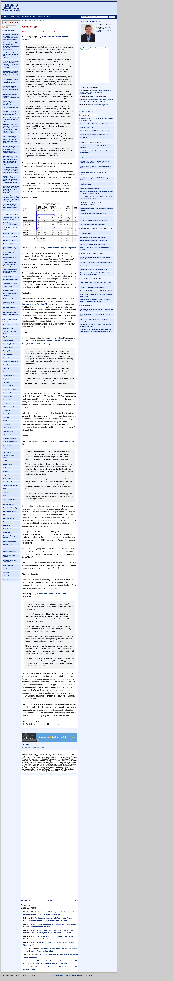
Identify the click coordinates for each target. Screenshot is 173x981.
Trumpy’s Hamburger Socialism (89, 188)
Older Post (74, 901)
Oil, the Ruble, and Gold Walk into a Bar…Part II (94, 134)
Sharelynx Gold (8, 544)
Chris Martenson (8, 365)
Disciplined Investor (9, 393)
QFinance (6, 515)
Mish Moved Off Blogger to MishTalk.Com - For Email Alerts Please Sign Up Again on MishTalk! (10, 37)
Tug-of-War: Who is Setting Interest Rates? (93, 220)
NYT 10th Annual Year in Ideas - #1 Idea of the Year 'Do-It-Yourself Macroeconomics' (95, 92)
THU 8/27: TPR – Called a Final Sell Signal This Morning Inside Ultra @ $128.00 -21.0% (94, 161)
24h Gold (6, 575)
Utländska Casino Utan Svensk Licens (92, 287)
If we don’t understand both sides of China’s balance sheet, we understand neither (96, 273)
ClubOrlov (6, 368)
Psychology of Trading (10, 283)
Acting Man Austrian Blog (11, 324)
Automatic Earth (8, 328)
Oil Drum (6, 492)
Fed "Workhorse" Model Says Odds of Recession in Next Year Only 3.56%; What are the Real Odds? (10, 170)
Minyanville (6, 475)
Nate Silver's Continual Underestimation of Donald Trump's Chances (11, 96)
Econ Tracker (7, 399)
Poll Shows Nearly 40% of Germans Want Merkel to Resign (11, 119)
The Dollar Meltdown (9, 240)
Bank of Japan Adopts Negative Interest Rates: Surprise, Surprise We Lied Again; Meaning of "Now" (10, 139)
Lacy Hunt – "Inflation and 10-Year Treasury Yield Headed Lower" (10, 112)
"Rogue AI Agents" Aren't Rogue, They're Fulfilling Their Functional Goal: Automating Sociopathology (96, 330)
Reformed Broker (8, 522)
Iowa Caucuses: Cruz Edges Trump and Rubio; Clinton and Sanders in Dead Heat (11, 55)
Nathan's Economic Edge (11, 485)
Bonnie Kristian (8, 340)
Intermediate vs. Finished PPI (35, 304)
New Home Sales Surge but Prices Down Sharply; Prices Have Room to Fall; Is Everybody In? (11, 198)
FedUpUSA (6, 410)
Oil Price (5, 495)
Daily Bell (6, 379)
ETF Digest (6, 403)
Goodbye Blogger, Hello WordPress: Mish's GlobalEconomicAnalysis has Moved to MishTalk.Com (11, 46)
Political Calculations (9, 511)
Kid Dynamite (7, 452)
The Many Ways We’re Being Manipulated (92, 244)
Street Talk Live (7, 548)
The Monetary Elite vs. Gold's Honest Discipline (10, 313)
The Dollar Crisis (8, 244)
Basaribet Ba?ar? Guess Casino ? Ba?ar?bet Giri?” (96, 291)
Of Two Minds (7, 489)
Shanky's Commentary (10, 541)
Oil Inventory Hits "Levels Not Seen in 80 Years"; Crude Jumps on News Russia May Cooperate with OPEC (11, 189)
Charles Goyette (8, 358)
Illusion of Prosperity (9, 438)
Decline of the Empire (9, 389)
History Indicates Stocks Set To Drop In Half (93, 240)
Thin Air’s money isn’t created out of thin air (93, 269)
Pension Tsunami (8, 504)
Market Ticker (7, 468)
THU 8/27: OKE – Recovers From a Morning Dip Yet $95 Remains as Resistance (95, 167)
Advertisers (28, 17)
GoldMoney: (7, 217)
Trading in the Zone (9, 298)
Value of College (8, 565)
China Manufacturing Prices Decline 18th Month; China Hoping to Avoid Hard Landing (10, 88)
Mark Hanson (7, 461)
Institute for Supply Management (62, 248)
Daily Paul (6, 382)
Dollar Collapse (7, 223)
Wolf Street (6, 568)
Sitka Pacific (45, 17)
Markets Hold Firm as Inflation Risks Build (93, 213)
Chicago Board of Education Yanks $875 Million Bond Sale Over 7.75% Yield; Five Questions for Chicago (10, 179)
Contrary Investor (8, 371)
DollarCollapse (7, 396)
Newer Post (25, 901)
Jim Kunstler (7, 445)
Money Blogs (7, 478)
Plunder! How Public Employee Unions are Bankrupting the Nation (10, 264)
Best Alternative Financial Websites (96, 102)
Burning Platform (8, 351)
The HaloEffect (84, 137)
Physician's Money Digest (11, 508)
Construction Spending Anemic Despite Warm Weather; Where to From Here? (10, 73)
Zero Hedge (6, 572)
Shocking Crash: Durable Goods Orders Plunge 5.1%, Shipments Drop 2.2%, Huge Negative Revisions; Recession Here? (11, 160)
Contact (15, 17)
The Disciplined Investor (10, 279)
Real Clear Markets (8, 518)
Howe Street (7, 427)
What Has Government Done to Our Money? (10, 248)
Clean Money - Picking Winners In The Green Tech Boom (10, 271)
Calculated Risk (8, 354)
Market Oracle (7, 464)
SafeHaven (6, 532)
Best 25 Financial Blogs (98, 96)
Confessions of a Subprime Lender (8, 303)
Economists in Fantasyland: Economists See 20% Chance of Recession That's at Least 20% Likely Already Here (11, 104)
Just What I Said (8, 290)
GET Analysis (7, 421)
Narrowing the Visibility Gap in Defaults (92, 224)
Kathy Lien (6, 448)
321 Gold (6, 579)
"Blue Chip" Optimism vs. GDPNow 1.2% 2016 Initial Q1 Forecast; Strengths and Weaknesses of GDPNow (11, 64)
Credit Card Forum (9, 375)
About (74, 975)
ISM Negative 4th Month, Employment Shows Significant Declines (10, 81)
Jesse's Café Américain (10, 441)
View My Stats (58, 975)
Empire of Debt (7, 286)
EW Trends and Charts (10, 407)
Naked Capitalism (8, 482)
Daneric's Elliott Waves (10, 385)
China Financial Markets (10, 361)
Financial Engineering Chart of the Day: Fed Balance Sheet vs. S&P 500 (10, 207)
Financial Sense (8, 413)
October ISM (29, 26)
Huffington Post (8, 431)
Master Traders (7, 276)
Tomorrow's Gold (8, 233)
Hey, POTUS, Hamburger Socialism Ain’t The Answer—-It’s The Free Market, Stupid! (96, 192)
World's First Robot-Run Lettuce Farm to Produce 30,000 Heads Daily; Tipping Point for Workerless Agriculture (10, 149)
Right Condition (8, 529)
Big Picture (6, 337)
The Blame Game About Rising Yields (91, 217)
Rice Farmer (6, 525)
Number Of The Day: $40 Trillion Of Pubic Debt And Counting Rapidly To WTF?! (96, 197)
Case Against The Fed (10, 237)
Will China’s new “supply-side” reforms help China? (96, 262)
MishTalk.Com (40, 32)
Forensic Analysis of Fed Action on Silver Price (94, 123)
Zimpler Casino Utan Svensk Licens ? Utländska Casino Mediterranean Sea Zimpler (95, 300)
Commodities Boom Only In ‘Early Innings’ (93, 237)
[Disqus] (49, 807)
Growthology (7, 424)
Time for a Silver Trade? (87, 127)
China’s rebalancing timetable (89, 265)
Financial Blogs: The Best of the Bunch (100, 99)
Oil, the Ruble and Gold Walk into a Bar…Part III (94, 131)
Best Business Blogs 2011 (100, 105)
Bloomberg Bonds (8, 344)
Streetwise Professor (9, 551)
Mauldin (5, 471)
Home (5, 17)
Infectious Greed (8, 434)
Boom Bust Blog (8, 347)
